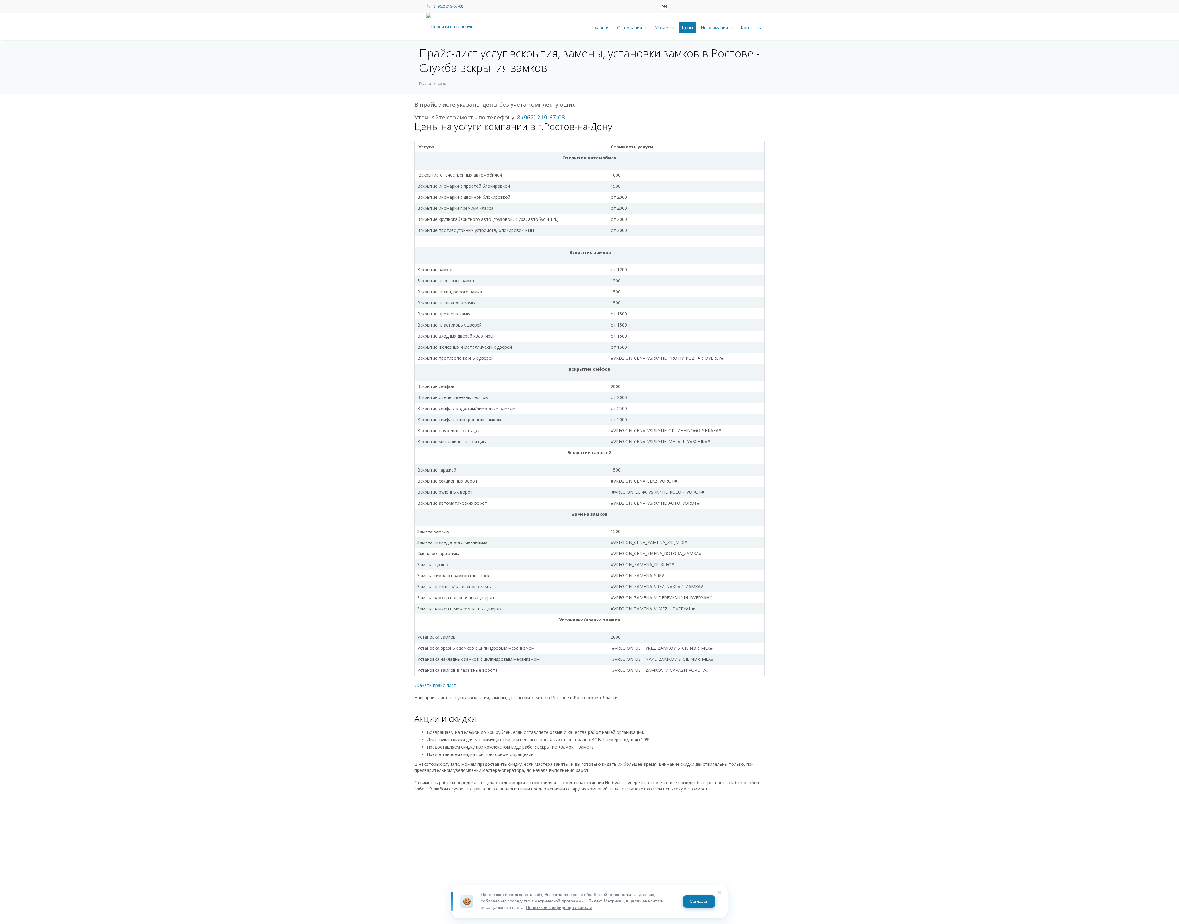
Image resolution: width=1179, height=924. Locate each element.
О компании (630, 27)
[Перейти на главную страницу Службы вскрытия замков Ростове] (455, 26)
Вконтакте (664, 6)
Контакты (751, 27)
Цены (687, 27)
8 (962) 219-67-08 (448, 6)
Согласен (699, 901)
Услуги (663, 27)
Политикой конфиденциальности (559, 907)
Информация (715, 27)
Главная (600, 27)
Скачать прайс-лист (435, 685)
